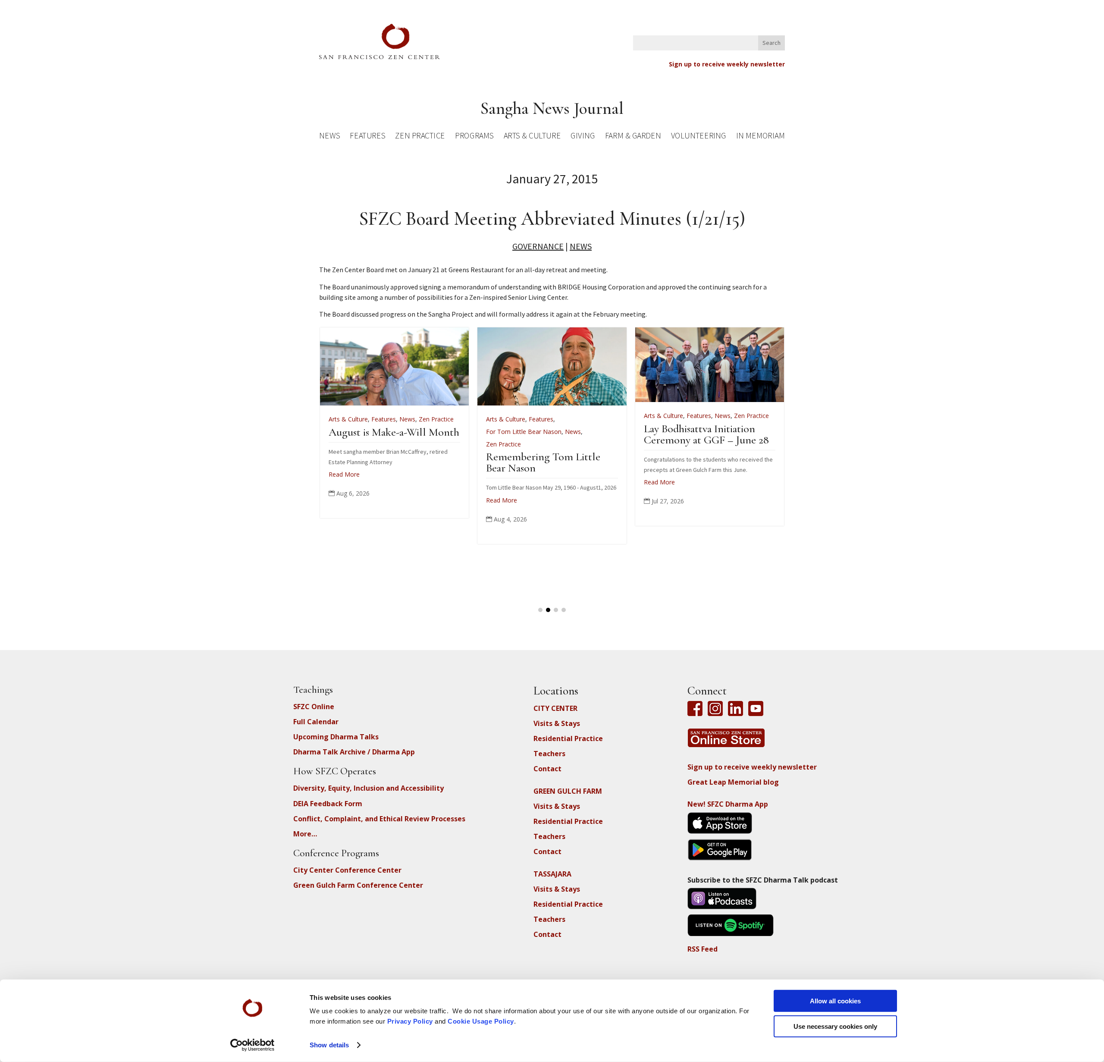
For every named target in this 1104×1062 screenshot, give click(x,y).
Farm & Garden (633, 137)
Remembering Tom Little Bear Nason (543, 462)
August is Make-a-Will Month (394, 432)
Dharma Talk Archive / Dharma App (354, 752)
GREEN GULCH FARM (567, 791)
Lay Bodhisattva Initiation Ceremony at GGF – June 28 (706, 434)
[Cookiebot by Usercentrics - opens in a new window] (252, 1045)
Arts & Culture (532, 137)
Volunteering (698, 137)
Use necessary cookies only (835, 1026)
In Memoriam (760, 137)
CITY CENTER (555, 708)
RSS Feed (702, 949)
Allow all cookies (835, 1001)
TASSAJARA (552, 874)
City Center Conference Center (347, 870)
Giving (583, 137)
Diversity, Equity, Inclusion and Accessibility (368, 788)
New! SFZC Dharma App (727, 804)
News (329, 137)
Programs (474, 137)
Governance (538, 246)
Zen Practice (420, 137)
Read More (344, 474)
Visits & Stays (556, 723)
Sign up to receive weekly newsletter (727, 64)
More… (305, 834)
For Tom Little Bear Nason (523, 431)
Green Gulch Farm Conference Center (358, 885)
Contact (547, 768)
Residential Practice (568, 738)
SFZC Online (313, 706)
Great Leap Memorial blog (733, 782)
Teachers (549, 753)
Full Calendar (316, 721)
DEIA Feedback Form (327, 803)
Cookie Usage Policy (481, 1021)
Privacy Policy (410, 1021)
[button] (540, 610)
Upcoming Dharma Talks (336, 737)
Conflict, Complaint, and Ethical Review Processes (379, 818)
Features (367, 137)
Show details (329, 1045)
